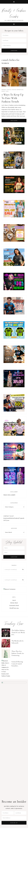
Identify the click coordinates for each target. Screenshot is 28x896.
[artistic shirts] (14, 484)
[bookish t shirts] (14, 265)
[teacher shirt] (14, 217)
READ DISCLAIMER (9, 495)
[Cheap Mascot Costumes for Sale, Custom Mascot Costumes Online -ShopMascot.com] (9, 589)
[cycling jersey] (14, 411)
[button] (14, 2)
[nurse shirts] (14, 241)
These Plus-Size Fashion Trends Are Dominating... (18, 653)
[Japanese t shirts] (14, 168)
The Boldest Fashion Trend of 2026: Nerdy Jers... (18, 632)
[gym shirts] (14, 362)
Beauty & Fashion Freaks (14, 14)
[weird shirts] (14, 289)
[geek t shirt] (14, 459)
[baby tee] (14, 338)
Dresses (4, 89)
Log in (14, 600)
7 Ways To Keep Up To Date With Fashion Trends (12, 98)
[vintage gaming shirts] (14, 314)
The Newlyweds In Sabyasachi (17, 642)
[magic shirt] (14, 387)
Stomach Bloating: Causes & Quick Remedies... (17, 664)
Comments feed (14, 605)
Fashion (9, 89)
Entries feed (14, 603)
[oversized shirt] (14, 144)
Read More (14, 120)
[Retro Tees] (14, 192)
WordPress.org (14, 608)
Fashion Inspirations (17, 89)
